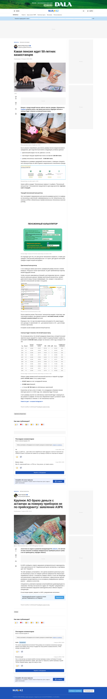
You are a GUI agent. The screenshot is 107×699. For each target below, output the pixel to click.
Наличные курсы (41, 14)
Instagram (59, 481)
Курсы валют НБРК (31, 14)
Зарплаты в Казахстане (20, 413)
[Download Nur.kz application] (53, 4)
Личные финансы (58, 14)
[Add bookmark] (16, 114)
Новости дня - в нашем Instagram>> (32, 401)
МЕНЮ (17, 11)
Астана (16, 611)
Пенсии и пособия (24, 42)
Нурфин (23, 109)
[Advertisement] (53, 29)
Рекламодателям (89, 690)
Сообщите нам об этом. (43, 406)
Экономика (49, 14)
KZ (83, 11)
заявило (54, 549)
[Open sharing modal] (16, 109)
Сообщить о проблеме (75, 690)
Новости (24, 14)
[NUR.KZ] (53, 11)
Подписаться (59, 597)
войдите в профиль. (57, 444)
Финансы (15, 14)
